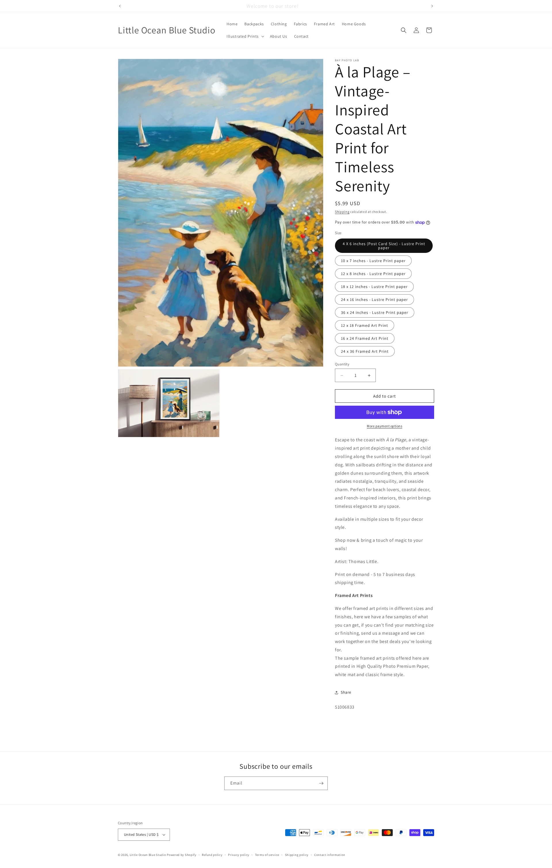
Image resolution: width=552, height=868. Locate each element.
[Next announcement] (432, 6)
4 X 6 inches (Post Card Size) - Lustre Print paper (384, 245)
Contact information (329, 855)
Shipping (342, 211)
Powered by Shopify (181, 855)
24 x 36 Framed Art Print (365, 351)
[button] (245, 36)
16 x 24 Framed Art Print (364, 338)
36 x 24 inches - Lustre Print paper (374, 312)
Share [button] (346, 692)
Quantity (342, 364)
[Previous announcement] (120, 6)
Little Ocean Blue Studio (148, 855)
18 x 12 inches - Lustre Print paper (374, 286)
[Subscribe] (321, 783)
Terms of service (267, 855)
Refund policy (212, 855)
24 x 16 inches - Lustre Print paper (374, 299)
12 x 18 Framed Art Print (364, 325)
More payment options (384, 426)
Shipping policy (297, 855)
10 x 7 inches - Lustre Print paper (373, 260)
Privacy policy (238, 855)
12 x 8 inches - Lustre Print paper (373, 273)
